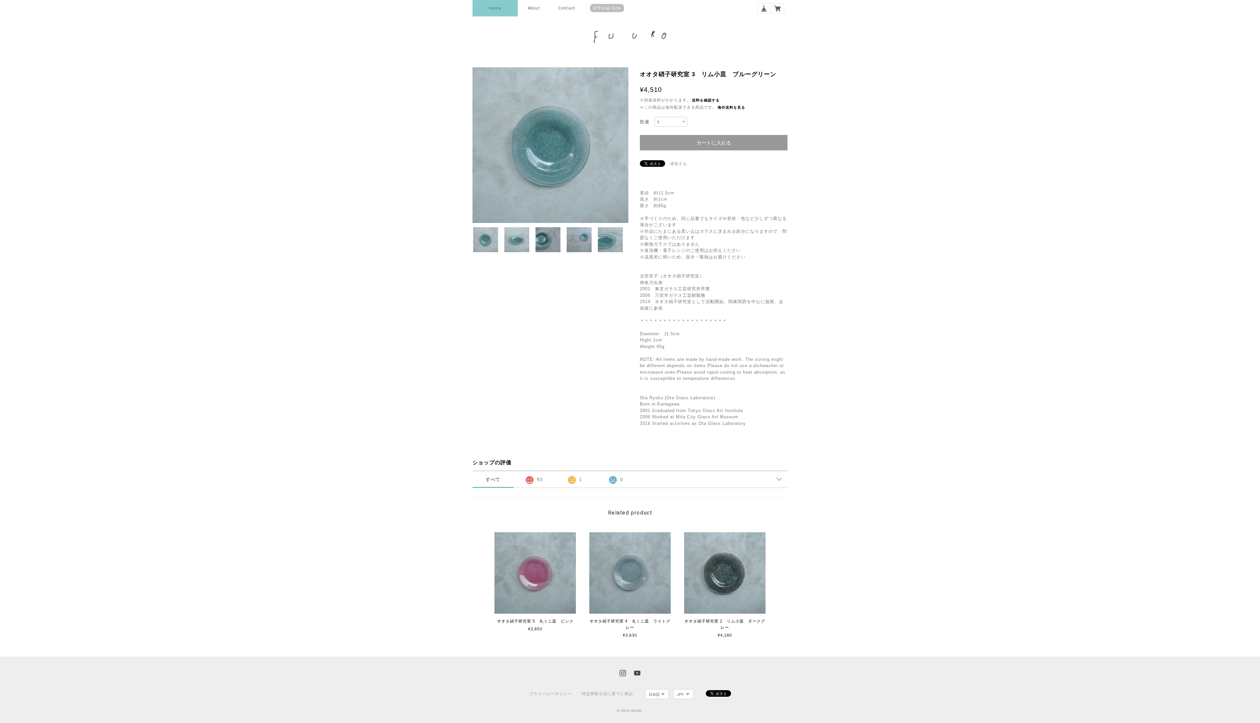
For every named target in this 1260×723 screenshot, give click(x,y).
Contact (566, 8)
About (534, 8)
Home (495, 8)
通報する (678, 164)
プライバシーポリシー (550, 693)
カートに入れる (714, 142)
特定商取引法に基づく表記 (607, 693)
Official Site (607, 8)
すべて (493, 479)
